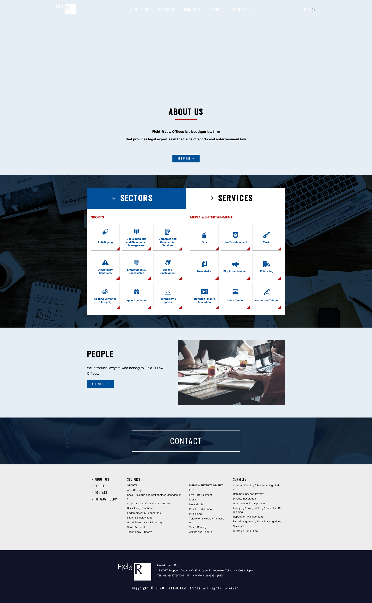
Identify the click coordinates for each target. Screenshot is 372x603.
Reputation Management (248, 516)
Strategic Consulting (245, 530)
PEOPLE (216, 10)
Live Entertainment (200, 494)
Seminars (238, 526)
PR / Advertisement (201, 509)
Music (192, 499)
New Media (196, 504)
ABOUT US (139, 10)
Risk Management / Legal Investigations (257, 521)
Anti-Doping (134, 490)
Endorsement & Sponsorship (144, 512)
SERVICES (192, 10)
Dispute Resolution (244, 498)
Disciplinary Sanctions (140, 508)
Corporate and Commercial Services (148, 503)
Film (191, 490)
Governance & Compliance (249, 503)
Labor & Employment (139, 517)
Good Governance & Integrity (144, 522)
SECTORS (166, 10)
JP (306, 10)
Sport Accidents (136, 527)
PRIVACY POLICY (106, 499)
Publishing (195, 513)
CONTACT (241, 10)
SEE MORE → (186, 158)
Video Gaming (197, 527)
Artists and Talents (200, 531)
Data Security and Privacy (248, 493)
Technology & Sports (139, 531)
